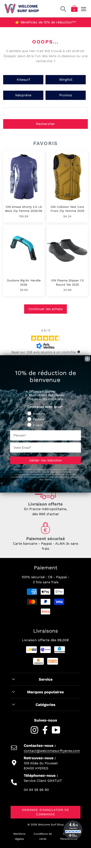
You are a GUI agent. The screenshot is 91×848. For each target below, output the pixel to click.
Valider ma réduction (45, 460)
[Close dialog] (87, 359)
